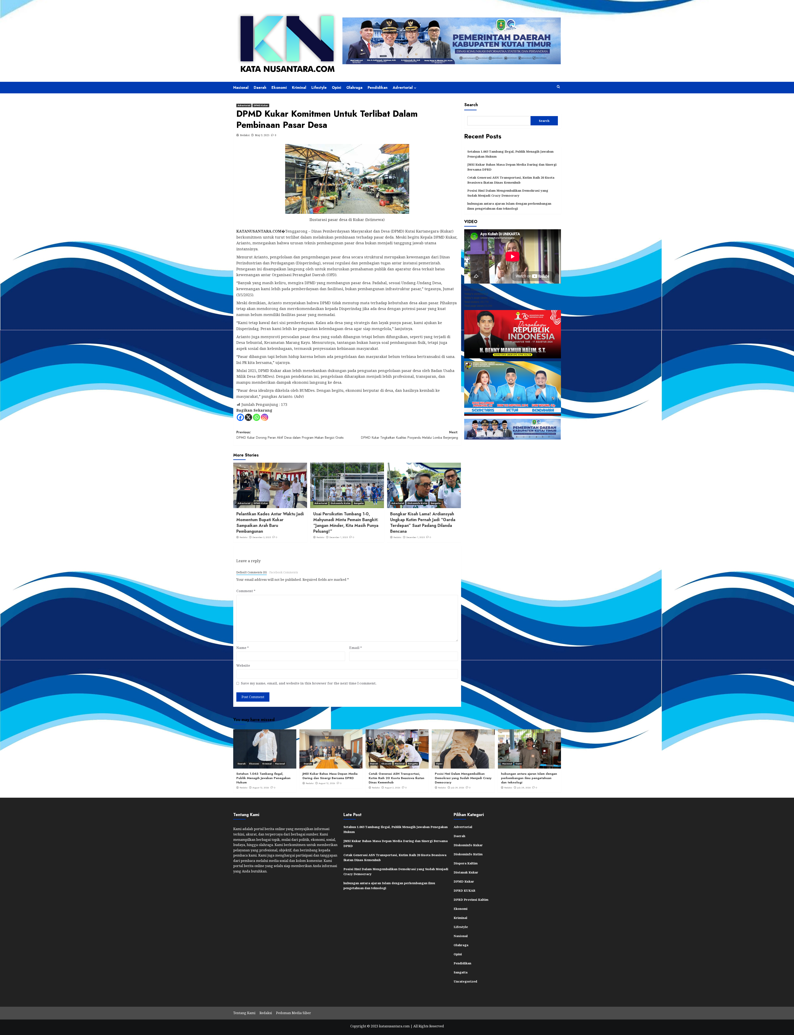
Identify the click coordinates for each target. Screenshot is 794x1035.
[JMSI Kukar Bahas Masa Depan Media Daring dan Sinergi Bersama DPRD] (330, 749)
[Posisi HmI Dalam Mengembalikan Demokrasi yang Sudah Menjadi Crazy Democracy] (463, 749)
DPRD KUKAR (464, 890)
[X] (248, 417)
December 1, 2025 (338, 537)
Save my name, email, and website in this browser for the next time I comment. (309, 683)
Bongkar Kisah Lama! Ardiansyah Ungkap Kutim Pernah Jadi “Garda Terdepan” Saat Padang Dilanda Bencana (422, 522)
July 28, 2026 (524, 787)
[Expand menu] (415, 88)
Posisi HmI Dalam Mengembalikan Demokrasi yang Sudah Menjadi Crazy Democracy (507, 192)
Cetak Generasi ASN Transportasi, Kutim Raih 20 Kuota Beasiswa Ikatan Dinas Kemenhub (510, 179)
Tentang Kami (244, 1013)
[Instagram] (264, 417)
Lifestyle (319, 87)
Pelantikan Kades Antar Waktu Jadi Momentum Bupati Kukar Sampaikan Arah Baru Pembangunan (270, 522)
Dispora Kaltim (466, 863)
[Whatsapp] (256, 417)
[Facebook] (240, 417)
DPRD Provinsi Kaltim (471, 899)
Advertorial (403, 87)
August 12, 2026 (260, 787)
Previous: (290, 435)
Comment (245, 591)
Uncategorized (465, 981)
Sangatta (359, 503)
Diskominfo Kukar (468, 845)
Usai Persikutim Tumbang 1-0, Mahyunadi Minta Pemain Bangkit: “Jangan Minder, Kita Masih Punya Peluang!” (345, 522)
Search (471, 105)
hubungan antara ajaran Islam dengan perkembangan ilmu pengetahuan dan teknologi (509, 205)
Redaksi (245, 135)
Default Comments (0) (251, 572)
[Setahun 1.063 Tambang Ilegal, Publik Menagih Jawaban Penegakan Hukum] (264, 749)
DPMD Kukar (261, 105)
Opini (336, 87)
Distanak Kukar (466, 872)
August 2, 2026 (392, 787)
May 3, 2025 (262, 135)
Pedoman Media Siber (293, 1013)
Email (355, 647)
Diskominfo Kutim (340, 503)
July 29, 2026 (457, 787)
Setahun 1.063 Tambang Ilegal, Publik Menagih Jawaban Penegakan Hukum (510, 153)
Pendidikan (377, 87)
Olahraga (354, 87)
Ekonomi (279, 87)
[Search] (558, 86)
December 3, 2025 (261, 537)
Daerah (260, 87)
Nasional (241, 87)
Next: (409, 435)
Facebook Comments (283, 572)
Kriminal (299, 87)
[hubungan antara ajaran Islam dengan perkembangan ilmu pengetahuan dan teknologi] (529, 749)
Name (242, 647)
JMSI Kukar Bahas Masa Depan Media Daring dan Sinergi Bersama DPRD (512, 166)
